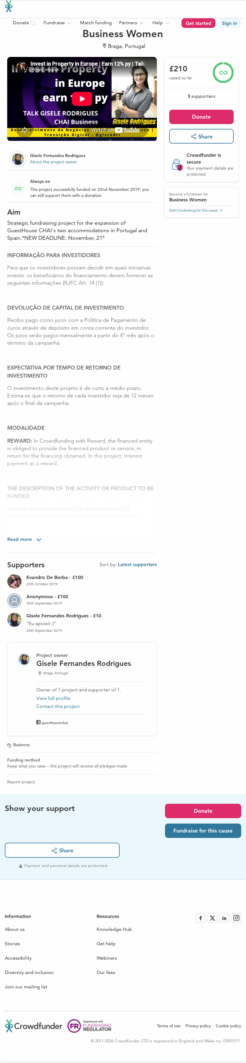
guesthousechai (55, 722)
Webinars (107, 958)
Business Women (188, 200)
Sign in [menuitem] (229, 23)
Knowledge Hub (114, 929)
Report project (21, 782)
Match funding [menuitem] (96, 22)
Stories (12, 943)
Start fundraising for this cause (193, 210)
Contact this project (58, 706)
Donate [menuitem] (21, 22)
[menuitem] (58, 23)
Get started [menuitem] (198, 23)
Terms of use (169, 1026)
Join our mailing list (26, 987)
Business (21, 744)
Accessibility (18, 958)
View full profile (53, 698)
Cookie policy (228, 1026)
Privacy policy (198, 1026)
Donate (201, 116)
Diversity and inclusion (29, 972)
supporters (201, 96)
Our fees (106, 972)
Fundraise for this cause (202, 830)
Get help (106, 943)
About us (15, 929)
